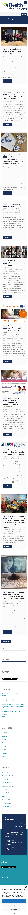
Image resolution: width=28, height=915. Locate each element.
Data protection (15, 913)
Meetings (16, 269)
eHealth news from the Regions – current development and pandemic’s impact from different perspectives (14, 159)
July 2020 (5, 789)
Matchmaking (17, 605)
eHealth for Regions (9, 166)
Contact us (24, 14)
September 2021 (6, 776)
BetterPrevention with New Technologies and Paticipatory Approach (14, 329)
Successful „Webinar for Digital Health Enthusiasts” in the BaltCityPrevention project (13, 595)
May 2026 (5, 772)
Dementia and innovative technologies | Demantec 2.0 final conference (11, 402)
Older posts (6, 641)
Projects (10, 533)
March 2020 (5, 800)
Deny (14, 905)
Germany (15, 101)
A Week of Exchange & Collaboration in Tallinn (16, 51)
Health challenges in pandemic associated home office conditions (13, 95)
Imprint (21, 913)
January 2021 (5, 783)
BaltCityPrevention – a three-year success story (16, 263)
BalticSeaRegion (7, 273)
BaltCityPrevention (10, 271)
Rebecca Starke (8, 56)
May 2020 (5, 793)
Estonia (5, 58)
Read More (7, 81)
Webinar (18, 340)
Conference (6, 340)
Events (4, 337)
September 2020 (6, 786)
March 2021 (5, 779)
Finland (16, 211)
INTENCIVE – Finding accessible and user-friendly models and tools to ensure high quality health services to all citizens (14, 521)
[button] (25, 886)
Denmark (5, 211)
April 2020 (5, 796)
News (9, 58)
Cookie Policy (8, 913)
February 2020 (6, 803)
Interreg (15, 273)
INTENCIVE (17, 531)
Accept (14, 901)
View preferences (14, 909)
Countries (18, 56)
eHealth (11, 212)
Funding (17, 458)
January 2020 (5, 806)
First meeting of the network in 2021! (15, 205)
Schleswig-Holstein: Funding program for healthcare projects (16, 452)
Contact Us (19, 826)
